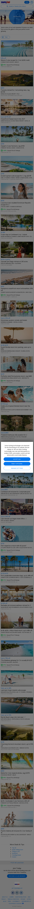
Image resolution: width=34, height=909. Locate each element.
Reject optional (17, 464)
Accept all (17, 459)
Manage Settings (17, 468)
